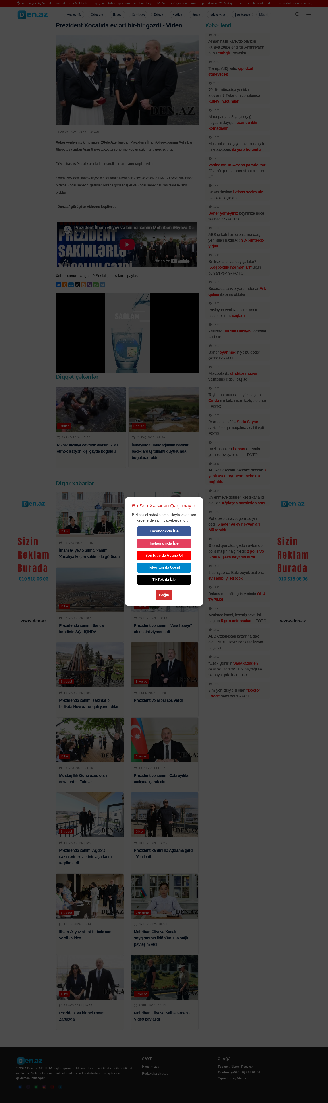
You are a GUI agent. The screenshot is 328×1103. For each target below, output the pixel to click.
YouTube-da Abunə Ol (164, 555)
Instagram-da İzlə (164, 543)
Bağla (164, 595)
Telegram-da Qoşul (164, 567)
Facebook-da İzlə (164, 531)
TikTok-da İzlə (164, 579)
